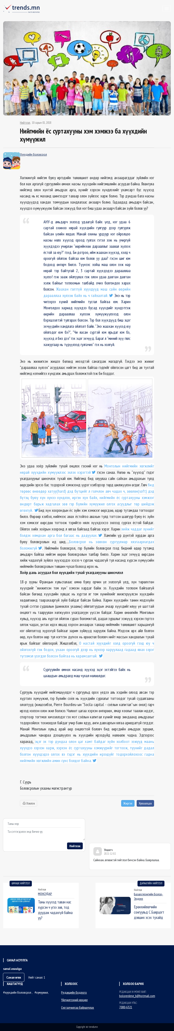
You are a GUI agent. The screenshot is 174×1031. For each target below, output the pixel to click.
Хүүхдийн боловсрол (33, 154)
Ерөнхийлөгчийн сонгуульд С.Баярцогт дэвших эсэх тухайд (149, 912)
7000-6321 (125, 1007)
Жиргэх (127, 803)
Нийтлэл (25, 123)
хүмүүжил (42, 992)
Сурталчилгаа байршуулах (77, 1007)
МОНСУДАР (45, 894)
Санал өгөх (13, 977)
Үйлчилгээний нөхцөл (74, 1000)
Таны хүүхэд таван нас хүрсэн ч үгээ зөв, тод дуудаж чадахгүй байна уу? (55, 909)
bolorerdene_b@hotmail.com (137, 996)
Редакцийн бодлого (74, 992)
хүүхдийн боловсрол (18, 992)
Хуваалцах (145, 803)
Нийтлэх (74, 846)
